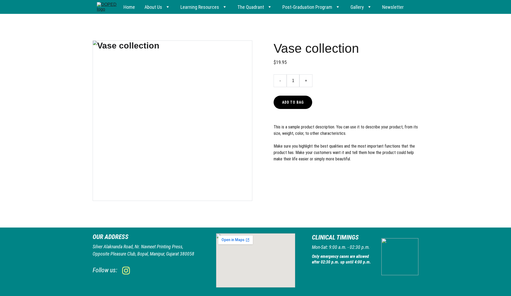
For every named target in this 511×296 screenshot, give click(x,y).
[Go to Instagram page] (126, 270)
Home (129, 7)
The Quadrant (250, 7)
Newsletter (393, 7)
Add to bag (293, 102)
